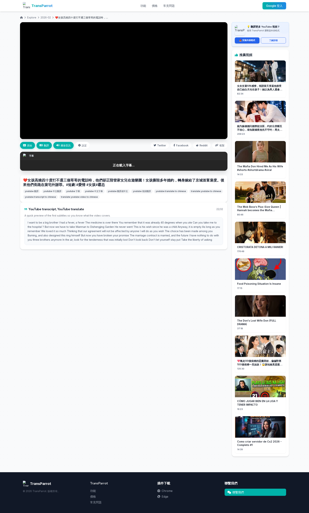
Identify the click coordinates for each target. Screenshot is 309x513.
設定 (84, 145)
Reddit (204, 145)
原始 (29, 145)
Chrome (167, 491)
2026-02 (46, 17)
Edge (165, 496)
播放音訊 (66, 145)
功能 (143, 6)
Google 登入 (274, 6)
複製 (221, 145)
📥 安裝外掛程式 (247, 40)
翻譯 (46, 145)
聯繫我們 (238, 492)
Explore (31, 17)
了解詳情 (273, 40)
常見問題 (169, 6)
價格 (155, 6)
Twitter (161, 145)
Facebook (182, 145)
